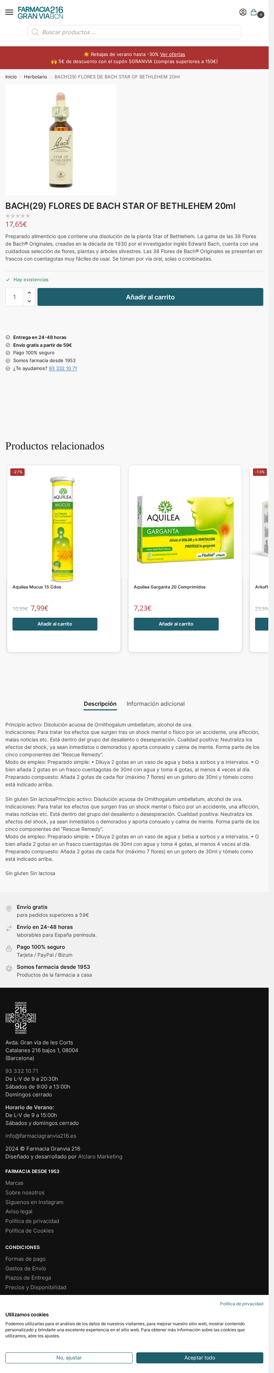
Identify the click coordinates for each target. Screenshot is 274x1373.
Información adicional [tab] (156, 703)
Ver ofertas (172, 54)
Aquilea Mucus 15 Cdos (36, 587)
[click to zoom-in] (60, 139)
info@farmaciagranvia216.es (40, 1136)
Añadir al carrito (150, 297)
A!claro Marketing (100, 1156)
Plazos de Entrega (28, 1278)
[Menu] (16, 12)
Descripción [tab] (100, 703)
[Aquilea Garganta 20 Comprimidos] (185, 525)
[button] (255, 12)
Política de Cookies (29, 1231)
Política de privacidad (32, 1221)
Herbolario (35, 76)
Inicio (11, 76)
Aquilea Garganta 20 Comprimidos (170, 587)
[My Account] (243, 12)
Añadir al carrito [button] (54, 624)
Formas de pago (25, 1259)
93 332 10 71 (63, 368)
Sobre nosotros (25, 1192)
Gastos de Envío (25, 1268)
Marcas (14, 1183)
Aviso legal (18, 1211)
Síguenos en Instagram (34, 1202)
